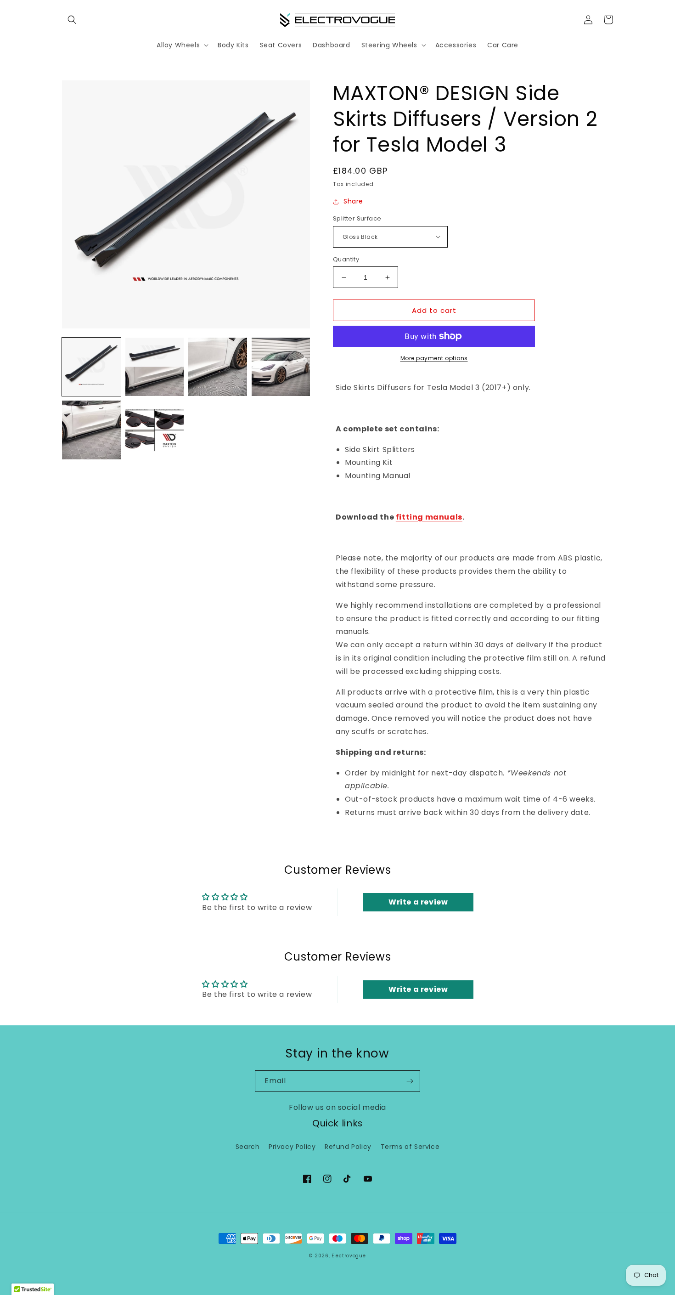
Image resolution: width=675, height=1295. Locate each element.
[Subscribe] (409, 1081)
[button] (72, 20)
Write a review (418, 902)
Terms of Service (410, 1146)
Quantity (346, 259)
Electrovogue (349, 1255)
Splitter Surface (357, 218)
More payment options (434, 358)
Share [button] (353, 201)
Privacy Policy (292, 1146)
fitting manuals (429, 517)
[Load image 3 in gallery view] (217, 367)
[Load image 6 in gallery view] (154, 430)
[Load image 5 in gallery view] (91, 430)
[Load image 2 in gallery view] (154, 367)
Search (248, 1146)
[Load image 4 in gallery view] (281, 367)
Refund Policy (348, 1146)
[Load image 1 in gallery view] (91, 367)
